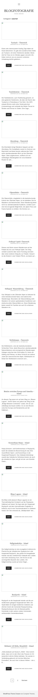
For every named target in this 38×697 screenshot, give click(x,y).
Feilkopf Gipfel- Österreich (19, 229)
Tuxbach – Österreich (19, 30)
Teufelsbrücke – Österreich (19, 80)
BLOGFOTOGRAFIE (19, 11)
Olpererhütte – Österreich (19, 180)
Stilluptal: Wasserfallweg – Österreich (19, 277)
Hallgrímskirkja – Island (19, 531)
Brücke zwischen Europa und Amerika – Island (19, 379)
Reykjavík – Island (19, 582)
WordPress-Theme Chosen (11, 694)
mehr (9, 66)
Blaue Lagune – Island (19, 482)
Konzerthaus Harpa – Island (19, 431)
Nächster (24, 680)
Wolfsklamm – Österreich (19, 328)
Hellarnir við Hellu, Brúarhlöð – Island (19, 634)
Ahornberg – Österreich (19, 129)
